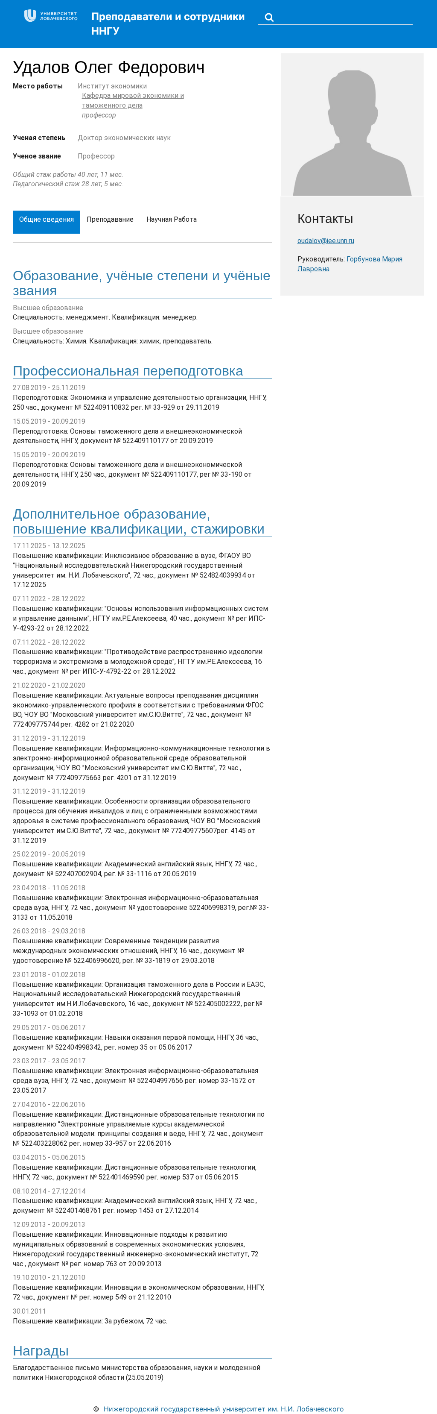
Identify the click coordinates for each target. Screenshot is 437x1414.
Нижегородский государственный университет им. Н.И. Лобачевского (224, 1409)
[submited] (269, 17)
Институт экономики (112, 86)
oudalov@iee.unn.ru (325, 241)
